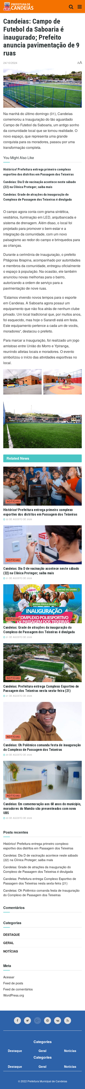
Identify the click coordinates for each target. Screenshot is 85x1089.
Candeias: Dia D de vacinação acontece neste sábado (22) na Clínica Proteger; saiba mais (41, 570)
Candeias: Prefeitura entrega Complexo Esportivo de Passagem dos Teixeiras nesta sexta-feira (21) (41, 688)
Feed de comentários (18, 989)
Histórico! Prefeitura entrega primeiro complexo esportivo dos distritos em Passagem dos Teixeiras (40, 512)
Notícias (13, 501)
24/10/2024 (10, 63)
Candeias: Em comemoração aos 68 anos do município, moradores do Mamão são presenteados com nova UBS (42, 808)
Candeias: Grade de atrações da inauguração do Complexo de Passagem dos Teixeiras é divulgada (39, 629)
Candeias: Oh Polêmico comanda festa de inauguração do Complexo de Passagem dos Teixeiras (42, 747)
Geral (8, 943)
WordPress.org (13, 995)
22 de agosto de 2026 (18, 519)
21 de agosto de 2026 (18, 578)
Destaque (11, 934)
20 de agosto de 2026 (18, 754)
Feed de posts (13, 983)
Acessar (8, 977)
